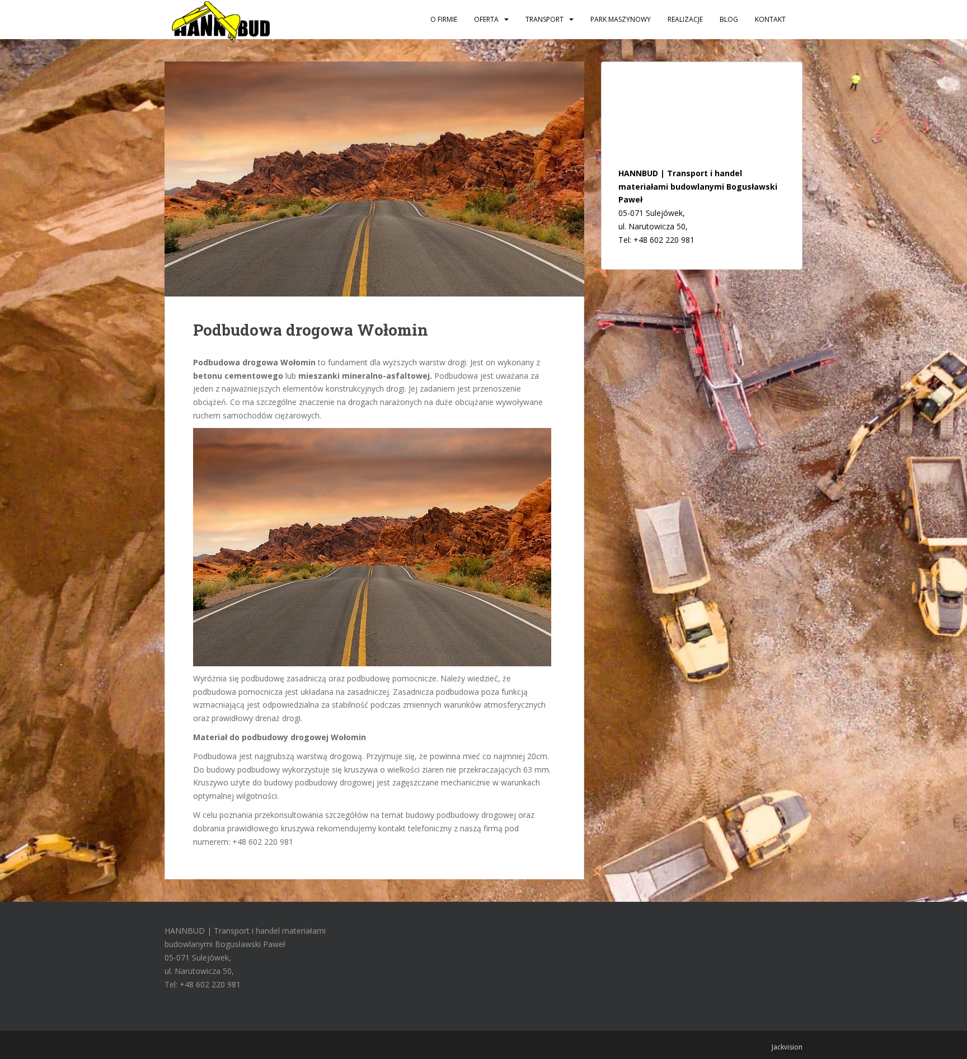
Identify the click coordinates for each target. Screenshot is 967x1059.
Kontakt (770, 19)
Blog (729, 19)
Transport (544, 19)
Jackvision (787, 1047)
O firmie (443, 19)
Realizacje (685, 19)
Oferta (486, 19)
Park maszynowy (620, 19)
